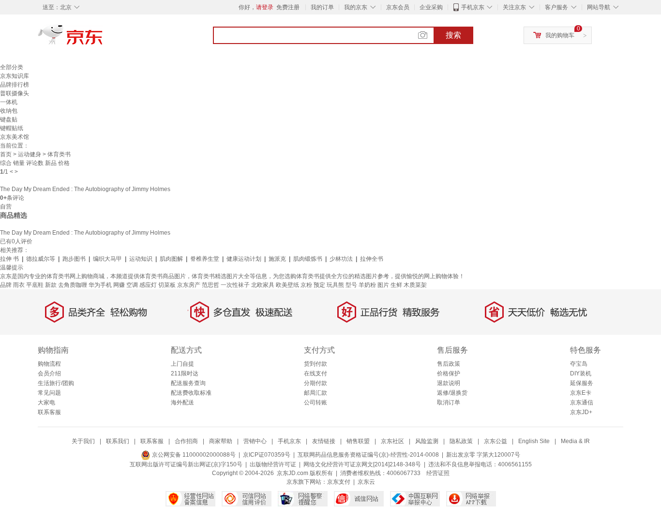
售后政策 (448, 363)
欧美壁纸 (287, 285)
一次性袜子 (235, 285)
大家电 (46, 402)
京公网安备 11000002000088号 (193, 454)
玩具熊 (335, 285)
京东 (103, 38)
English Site (534, 441)
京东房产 (188, 285)
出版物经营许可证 (273, 464)
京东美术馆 (14, 137)
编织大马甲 (107, 258)
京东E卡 (580, 392)
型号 (351, 285)
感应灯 (148, 285)
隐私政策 (461, 441)
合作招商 (186, 441)
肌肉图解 (171, 258)
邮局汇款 (315, 392)
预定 (319, 285)
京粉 (306, 285)
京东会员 (397, 7)
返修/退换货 (452, 392)
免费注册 (288, 7)
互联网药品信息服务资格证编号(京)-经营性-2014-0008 (368, 454)
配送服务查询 (188, 383)
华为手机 (100, 285)
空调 (132, 285)
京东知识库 (14, 76)
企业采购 (431, 7)
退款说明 (448, 383)
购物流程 (49, 363)
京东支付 (338, 481)
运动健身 (29, 154)
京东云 (366, 481)
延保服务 (581, 383)
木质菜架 (415, 285)
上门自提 (182, 363)
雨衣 (19, 285)
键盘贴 (8, 119)
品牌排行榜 (14, 84)
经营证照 (438, 473)
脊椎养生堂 (204, 258)
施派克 (277, 258)
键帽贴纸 (11, 128)
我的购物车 (559, 35)
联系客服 (49, 412)
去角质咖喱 (72, 285)
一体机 (8, 102)
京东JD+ (581, 412)
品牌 (6, 285)
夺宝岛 (578, 363)
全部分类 (11, 67)
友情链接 (323, 441)
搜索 (453, 35)
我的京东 (355, 7)
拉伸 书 (9, 258)
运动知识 (140, 258)
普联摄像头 (14, 93)
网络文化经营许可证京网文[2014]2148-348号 (362, 464)
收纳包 (8, 110)
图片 (383, 285)
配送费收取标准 (191, 392)
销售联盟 (358, 441)
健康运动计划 (243, 258)
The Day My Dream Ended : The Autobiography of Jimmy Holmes (85, 189)
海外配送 (182, 402)
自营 (6, 206)
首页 (6, 154)
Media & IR (575, 441)
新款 (51, 285)
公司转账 (315, 402)
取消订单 (448, 402)
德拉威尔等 (40, 258)
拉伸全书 (371, 258)
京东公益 (495, 441)
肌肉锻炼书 (307, 258)
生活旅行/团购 (56, 383)
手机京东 (472, 7)
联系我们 (117, 441)
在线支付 (315, 373)
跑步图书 (74, 258)
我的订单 (322, 7)
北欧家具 (262, 285)
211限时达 (184, 373)
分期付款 (315, 383)
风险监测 (426, 441)
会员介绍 (49, 373)
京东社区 (392, 441)
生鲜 (396, 285)
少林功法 (341, 258)
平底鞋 (35, 285)
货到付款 (315, 363)
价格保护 (448, 373)
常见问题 (49, 392)
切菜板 (167, 285)
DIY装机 (580, 373)
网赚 (119, 285)
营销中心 (255, 441)
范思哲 (210, 285)
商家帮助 (220, 441)
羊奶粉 (367, 285)
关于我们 (83, 441)
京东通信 (581, 402)
